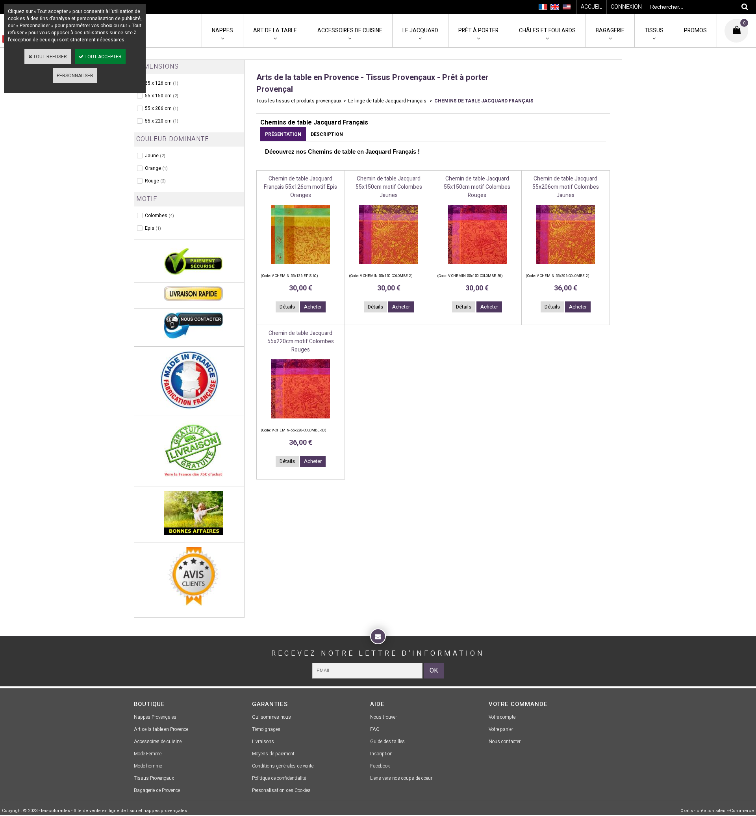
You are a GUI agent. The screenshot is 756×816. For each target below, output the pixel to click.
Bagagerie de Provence (157, 790)
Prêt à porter (478, 30)
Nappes (222, 30)
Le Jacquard (420, 30)
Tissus (654, 30)
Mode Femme (147, 753)
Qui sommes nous (271, 717)
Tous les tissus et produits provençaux (298, 100)
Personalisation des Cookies (281, 790)
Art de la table (275, 30)
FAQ (375, 729)
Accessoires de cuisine (349, 30)
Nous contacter (505, 741)
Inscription (381, 753)
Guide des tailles (387, 741)
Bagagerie (610, 30)
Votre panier (501, 729)
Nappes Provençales (155, 717)
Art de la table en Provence (161, 729)
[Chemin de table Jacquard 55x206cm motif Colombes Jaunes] (565, 266)
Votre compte (502, 717)
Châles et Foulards (547, 30)
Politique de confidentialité (279, 778)
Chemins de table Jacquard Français (484, 100)
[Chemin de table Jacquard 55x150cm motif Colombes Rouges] (477, 266)
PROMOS (695, 30)
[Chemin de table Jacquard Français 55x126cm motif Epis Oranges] (300, 266)
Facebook (380, 766)
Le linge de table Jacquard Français (388, 100)
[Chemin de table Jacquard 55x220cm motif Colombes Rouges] (300, 420)
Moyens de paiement (273, 753)
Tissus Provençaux (154, 778)
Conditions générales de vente (282, 766)
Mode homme (148, 766)
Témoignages (266, 729)
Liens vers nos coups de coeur (401, 778)
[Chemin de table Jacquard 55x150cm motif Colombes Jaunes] (388, 266)
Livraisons (263, 741)
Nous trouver (383, 717)
